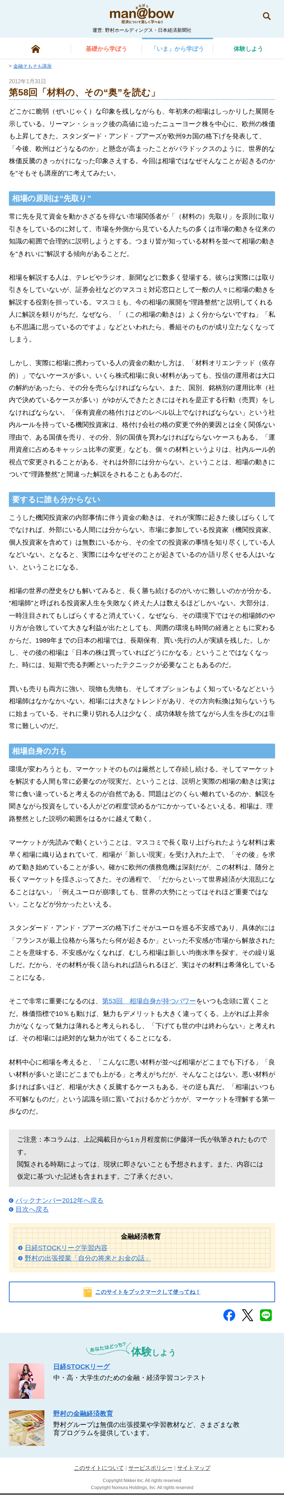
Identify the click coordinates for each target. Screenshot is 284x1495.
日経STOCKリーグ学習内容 (66, 1248)
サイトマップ (193, 1468)
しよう (248, 49)
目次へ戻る (32, 1209)
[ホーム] (35, 49)
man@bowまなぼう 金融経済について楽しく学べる (142, 14)
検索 (267, 16)
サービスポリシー (150, 1468)
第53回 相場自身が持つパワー (149, 1001)
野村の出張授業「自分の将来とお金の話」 (88, 1258)
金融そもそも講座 (32, 66)
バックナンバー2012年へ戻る (60, 1200)
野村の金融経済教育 (83, 1413)
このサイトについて (99, 1468)
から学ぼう (106, 49)
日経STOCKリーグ (81, 1366)
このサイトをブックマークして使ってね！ (148, 1292)
